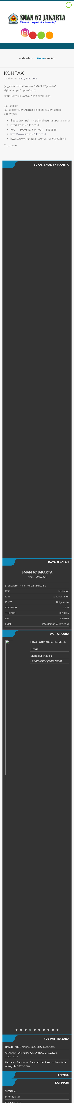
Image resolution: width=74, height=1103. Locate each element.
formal (9, 1090)
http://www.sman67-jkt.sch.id (28, 134)
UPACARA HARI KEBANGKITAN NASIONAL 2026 (31, 1052)
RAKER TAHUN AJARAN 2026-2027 (23, 1046)
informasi (10, 1096)
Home (41, 58)
